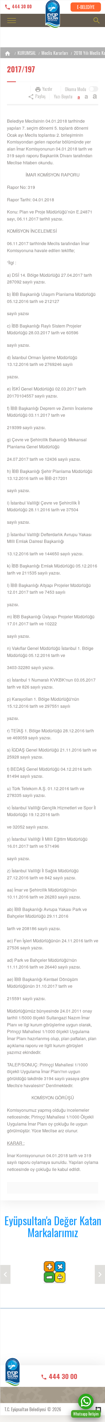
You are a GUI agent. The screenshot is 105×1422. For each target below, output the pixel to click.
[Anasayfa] (7, 53)
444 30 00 (21, 7)
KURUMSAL (27, 53)
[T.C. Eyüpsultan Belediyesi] (12, 1375)
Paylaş (40, 96)
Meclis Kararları (54, 53)
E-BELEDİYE (85, 7)
